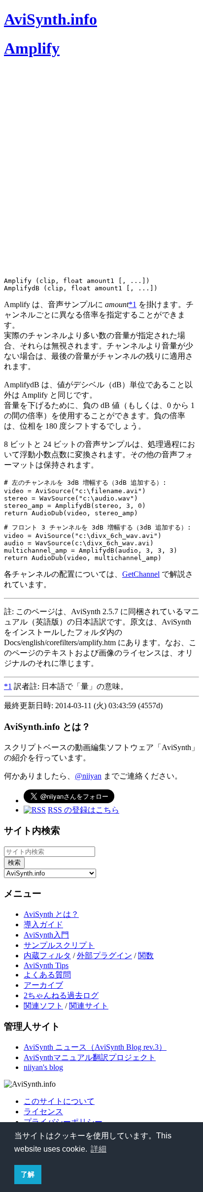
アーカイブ (43, 985)
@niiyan (88, 776)
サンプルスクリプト (59, 945)
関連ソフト (43, 1006)
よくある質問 (47, 975)
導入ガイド (43, 924)
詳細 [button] (98, 1149)
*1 (132, 304)
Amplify (32, 48)
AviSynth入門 (46, 935)
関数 (146, 955)
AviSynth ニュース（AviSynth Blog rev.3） (95, 1047)
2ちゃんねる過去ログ (61, 995)
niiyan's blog (43, 1067)
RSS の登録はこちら (83, 810)
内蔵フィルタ (47, 955)
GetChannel (141, 574)
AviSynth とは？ (51, 914)
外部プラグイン (104, 955)
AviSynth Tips (46, 965)
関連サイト (88, 1006)
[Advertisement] (101, 169)
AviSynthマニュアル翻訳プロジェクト (90, 1057)
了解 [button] (27, 1174)
